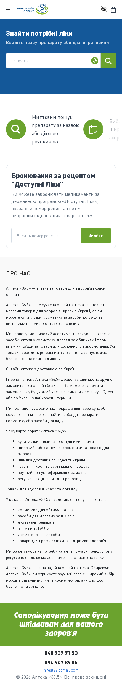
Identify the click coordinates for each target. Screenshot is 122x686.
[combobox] (53, 60)
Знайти (96, 235)
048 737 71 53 (61, 652)
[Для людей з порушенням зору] (103, 9)
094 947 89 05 (61, 662)
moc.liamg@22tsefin (61, 669)
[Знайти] (108, 60)
